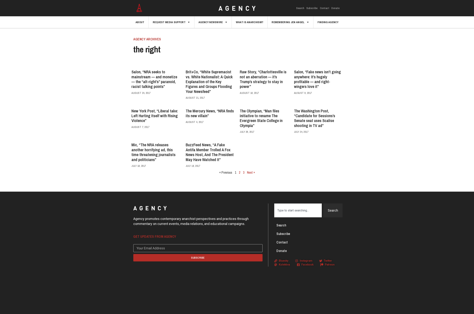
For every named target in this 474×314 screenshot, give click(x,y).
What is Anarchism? (249, 22)
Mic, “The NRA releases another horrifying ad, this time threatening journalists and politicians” (153, 152)
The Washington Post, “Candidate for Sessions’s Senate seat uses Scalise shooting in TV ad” (314, 118)
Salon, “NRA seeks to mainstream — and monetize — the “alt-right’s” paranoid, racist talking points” (154, 79)
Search (300, 8)
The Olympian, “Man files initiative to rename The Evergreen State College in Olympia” (261, 118)
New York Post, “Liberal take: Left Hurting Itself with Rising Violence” (154, 115)
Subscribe (312, 8)
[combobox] (298, 210)
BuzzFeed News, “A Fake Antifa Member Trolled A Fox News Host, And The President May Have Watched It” (210, 152)
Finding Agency (328, 22)
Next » (251, 172)
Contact (324, 8)
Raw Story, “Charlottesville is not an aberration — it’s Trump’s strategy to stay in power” (263, 79)
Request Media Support (169, 22)
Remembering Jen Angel (288, 22)
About (140, 22)
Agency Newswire (210, 22)
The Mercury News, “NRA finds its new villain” (210, 113)
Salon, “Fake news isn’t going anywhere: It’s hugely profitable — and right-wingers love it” (317, 79)
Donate (335, 8)
